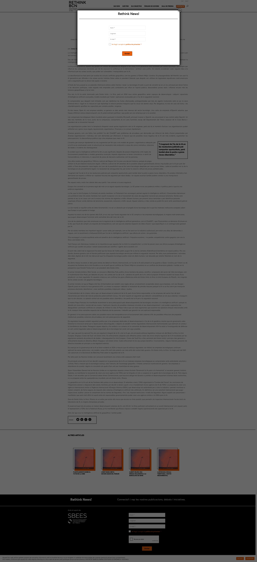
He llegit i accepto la (126, 44)
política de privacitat (133, 44)
